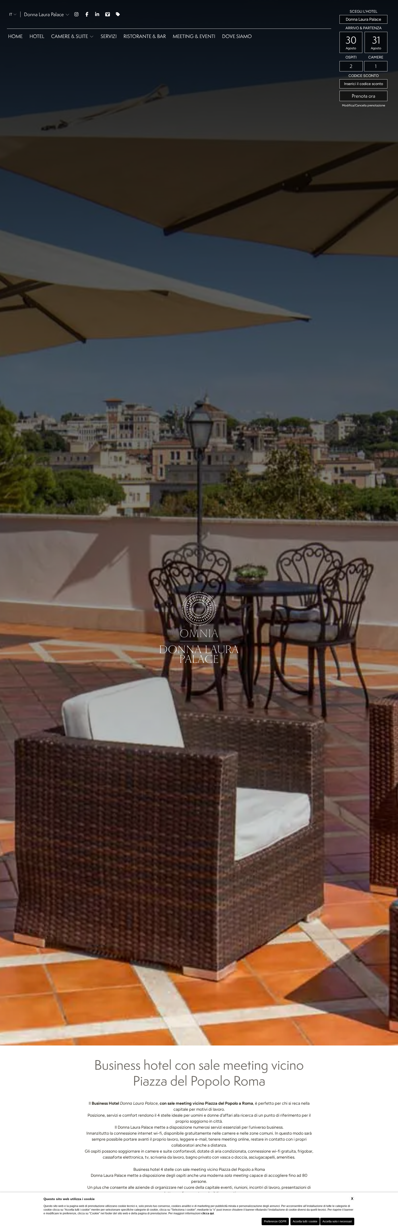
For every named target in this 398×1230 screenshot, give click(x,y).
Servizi (109, 36)
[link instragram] (76, 14)
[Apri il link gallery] (107, 14)
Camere (375, 57)
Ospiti (351, 57)
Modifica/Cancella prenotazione (363, 105)
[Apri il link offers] (118, 14)
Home (15, 36)
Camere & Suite (69, 36)
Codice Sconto (363, 76)
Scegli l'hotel (363, 11)
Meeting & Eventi (194, 36)
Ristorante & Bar (144, 36)
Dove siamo (237, 36)
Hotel (36, 36)
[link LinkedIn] (97, 14)
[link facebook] (87, 14)
